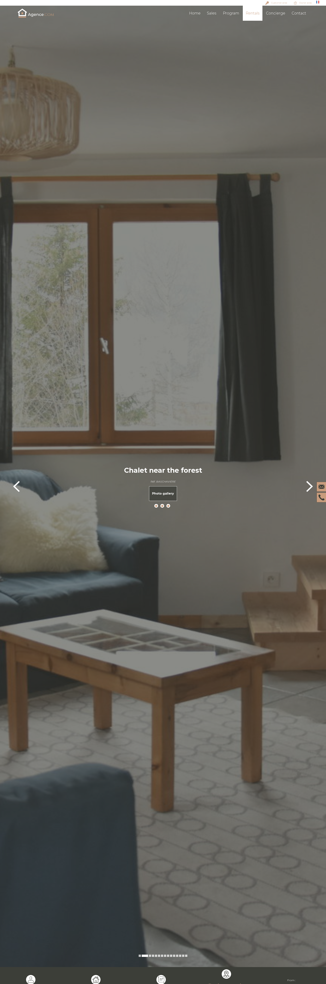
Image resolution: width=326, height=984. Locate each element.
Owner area (305, 2)
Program (231, 13)
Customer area (279, 2)
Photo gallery (163, 493)
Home (195, 13)
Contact (299, 13)
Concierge (275, 13)
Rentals (253, 13)
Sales (211, 13)
